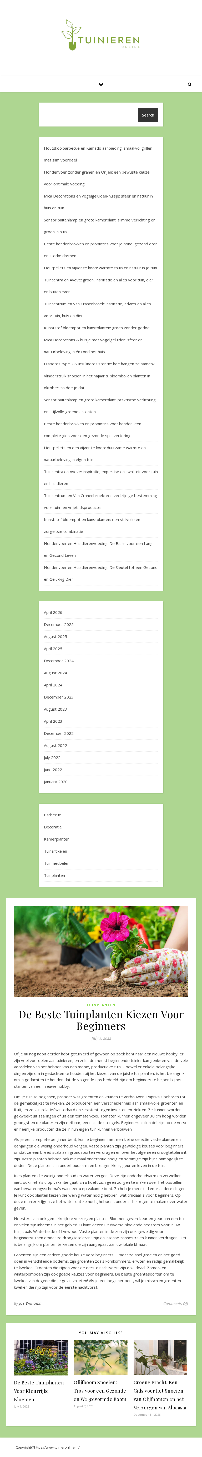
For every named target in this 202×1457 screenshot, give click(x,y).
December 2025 (59, 624)
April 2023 (53, 721)
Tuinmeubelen (56, 863)
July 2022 (52, 757)
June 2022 (53, 769)
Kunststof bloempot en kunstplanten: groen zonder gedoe (97, 327)
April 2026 (53, 612)
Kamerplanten (56, 839)
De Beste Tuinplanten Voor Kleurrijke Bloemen (39, 1391)
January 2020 (56, 781)
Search (148, 115)
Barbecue (52, 814)
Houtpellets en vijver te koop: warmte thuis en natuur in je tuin (100, 267)
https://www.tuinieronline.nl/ (57, 1447)
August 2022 (55, 745)
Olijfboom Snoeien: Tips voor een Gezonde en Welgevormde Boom (100, 1390)
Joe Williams (30, 1303)
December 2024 (59, 660)
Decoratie (53, 826)
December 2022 (59, 733)
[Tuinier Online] (101, 35)
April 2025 (53, 648)
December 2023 (59, 697)
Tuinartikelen (55, 851)
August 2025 (55, 636)
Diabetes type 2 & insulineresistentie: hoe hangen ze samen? (99, 363)
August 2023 (55, 709)
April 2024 (53, 684)
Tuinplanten (54, 875)
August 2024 (55, 672)
